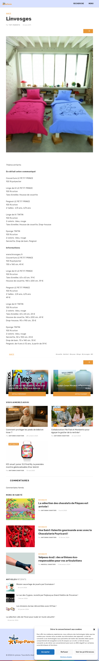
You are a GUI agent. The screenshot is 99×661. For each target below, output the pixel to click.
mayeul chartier (48, 564)
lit (92, 354)
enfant (66, 354)
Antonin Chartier (16, 436)
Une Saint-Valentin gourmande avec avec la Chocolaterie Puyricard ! (65, 532)
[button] (94, 629)
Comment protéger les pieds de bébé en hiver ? (24, 431)
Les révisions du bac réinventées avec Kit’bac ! (36, 606)
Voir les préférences (85, 652)
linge (79, 354)
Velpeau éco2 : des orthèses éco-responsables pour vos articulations (60, 559)
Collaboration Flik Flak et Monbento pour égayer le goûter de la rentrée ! (70, 431)
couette (59, 354)
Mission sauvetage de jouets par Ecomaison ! (35, 584)
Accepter (45, 652)
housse (73, 354)
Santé (8, 13)
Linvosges (86, 354)
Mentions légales (66, 657)
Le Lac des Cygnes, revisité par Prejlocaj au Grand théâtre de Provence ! (47, 595)
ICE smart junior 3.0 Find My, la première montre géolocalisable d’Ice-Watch (25, 465)
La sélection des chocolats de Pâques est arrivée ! (63, 505)
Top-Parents (14, 25)
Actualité (13, 409)
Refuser (64, 652)
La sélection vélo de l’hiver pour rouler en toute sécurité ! (30, 617)
